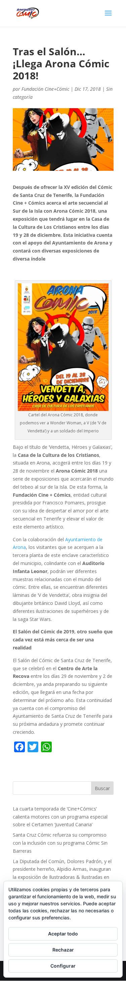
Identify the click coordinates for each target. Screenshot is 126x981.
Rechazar (63, 950)
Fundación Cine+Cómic (45, 89)
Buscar (102, 788)
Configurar (63, 966)
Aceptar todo (63, 933)
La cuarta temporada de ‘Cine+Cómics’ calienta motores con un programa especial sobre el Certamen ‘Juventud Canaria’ (60, 816)
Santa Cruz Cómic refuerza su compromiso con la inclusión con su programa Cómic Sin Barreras (60, 843)
